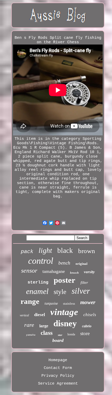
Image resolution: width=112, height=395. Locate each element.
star (60, 334)
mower (87, 302)
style (60, 292)
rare (29, 325)
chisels (89, 314)
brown (86, 250)
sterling (38, 282)
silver (81, 291)
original (82, 264)
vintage (64, 312)
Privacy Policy (57, 376)
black (65, 250)
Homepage (57, 360)
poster (64, 280)
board (58, 340)
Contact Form (58, 368)
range (30, 301)
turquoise (51, 303)
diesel (39, 314)
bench (64, 263)
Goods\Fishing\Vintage (41, 143)
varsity (89, 272)
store (85, 333)
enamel (37, 291)
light (45, 250)
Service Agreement (58, 383)
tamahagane (53, 271)
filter (84, 282)
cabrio (86, 326)
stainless (69, 303)
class (47, 333)
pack (27, 252)
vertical (24, 315)
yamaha (30, 335)
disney (65, 323)
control (40, 261)
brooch (74, 272)
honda (71, 334)
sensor (29, 270)
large (43, 326)
